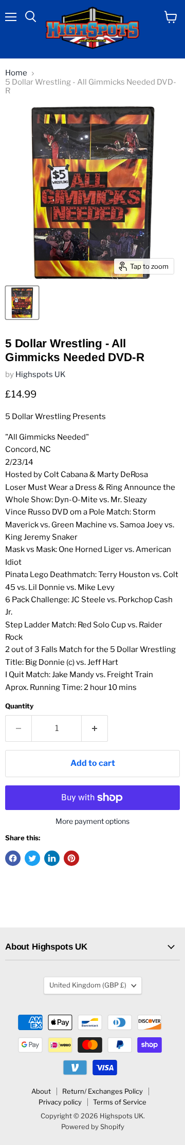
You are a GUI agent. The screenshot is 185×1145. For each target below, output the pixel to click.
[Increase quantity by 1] (95, 728)
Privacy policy (60, 1102)
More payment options (92, 821)
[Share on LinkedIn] (52, 858)
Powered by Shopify (92, 1126)
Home (16, 73)
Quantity (19, 706)
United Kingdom (87, 985)
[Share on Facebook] (13, 858)
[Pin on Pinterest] (71, 858)
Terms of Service (119, 1102)
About (41, 1091)
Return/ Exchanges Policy (102, 1091)
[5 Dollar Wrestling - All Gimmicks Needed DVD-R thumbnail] (22, 302)
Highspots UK (40, 374)
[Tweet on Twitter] (32, 858)
